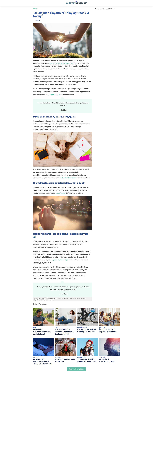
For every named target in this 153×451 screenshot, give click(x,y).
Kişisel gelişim (81, 357)
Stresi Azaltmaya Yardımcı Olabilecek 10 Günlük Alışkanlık (64, 331)
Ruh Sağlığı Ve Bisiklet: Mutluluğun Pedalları (87, 330)
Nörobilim (102, 357)
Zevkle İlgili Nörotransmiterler (107, 360)
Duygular (58, 357)
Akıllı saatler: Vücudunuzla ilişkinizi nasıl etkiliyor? (42, 331)
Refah (34, 327)
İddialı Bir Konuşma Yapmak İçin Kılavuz (107, 330)
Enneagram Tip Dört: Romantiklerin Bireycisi (87, 360)
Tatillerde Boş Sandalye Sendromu (65, 360)
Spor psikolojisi (82, 327)
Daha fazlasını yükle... (76, 369)
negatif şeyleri (61, 193)
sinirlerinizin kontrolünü (67, 178)
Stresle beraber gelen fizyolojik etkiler (63, 63)
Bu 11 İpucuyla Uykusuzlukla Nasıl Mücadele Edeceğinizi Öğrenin (42, 361)
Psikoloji (35, 8)
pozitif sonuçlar (54, 94)
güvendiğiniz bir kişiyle (61, 260)
